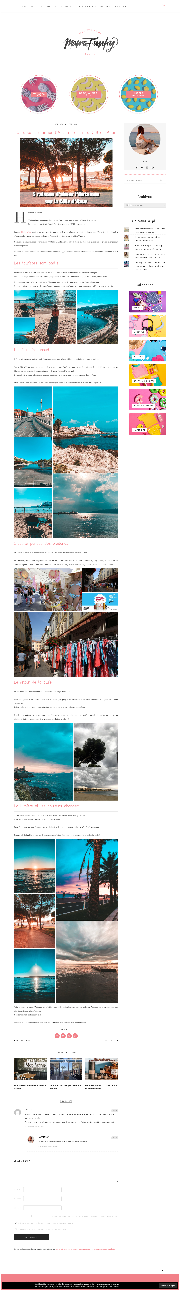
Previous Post (24, 1040)
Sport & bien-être (85, 7)
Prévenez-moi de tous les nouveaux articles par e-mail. (42, 1229)
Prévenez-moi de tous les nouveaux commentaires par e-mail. (45, 1223)
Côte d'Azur (61, 124)
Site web (18, 1208)
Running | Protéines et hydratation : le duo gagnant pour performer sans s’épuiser (150, 266)
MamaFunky (44, 1137)
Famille (50, 7)
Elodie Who (26, 232)
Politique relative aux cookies (109, 1287)
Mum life (35, 7)
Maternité (139, 430)
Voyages (104, 7)
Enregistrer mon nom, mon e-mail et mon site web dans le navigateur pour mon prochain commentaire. (56, 1216)
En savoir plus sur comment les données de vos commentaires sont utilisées (85, 1249)
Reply (115, 1110)
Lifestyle (65, 7)
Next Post (111, 1040)
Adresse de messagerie (18, 1199)
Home (23, 7)
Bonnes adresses (123, 7)
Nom (17, 1190)
